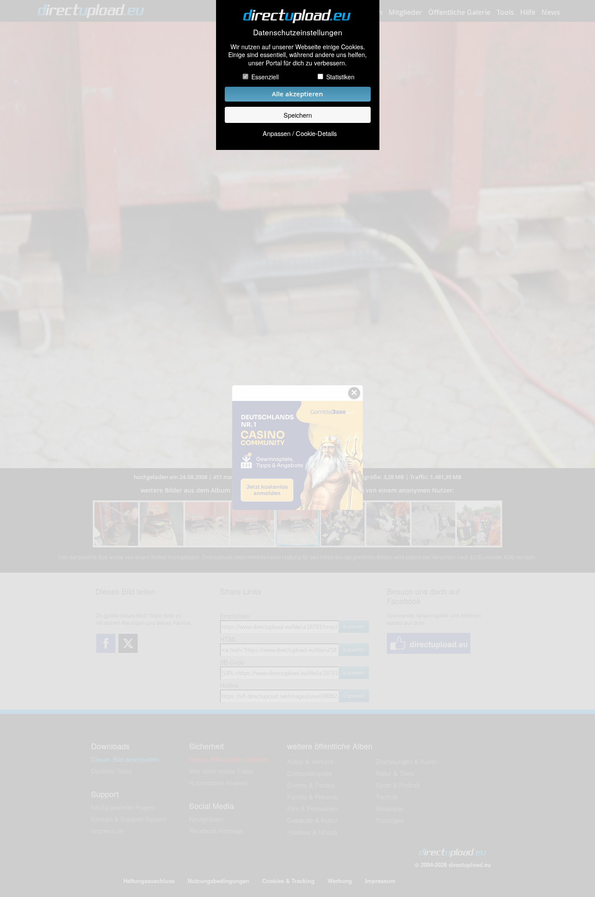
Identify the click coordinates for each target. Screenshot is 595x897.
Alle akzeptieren (297, 94)
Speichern (298, 114)
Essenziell (265, 76)
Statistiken (340, 76)
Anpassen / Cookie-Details (300, 133)
